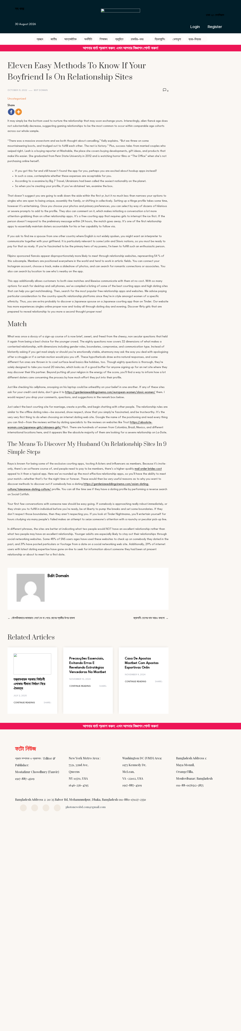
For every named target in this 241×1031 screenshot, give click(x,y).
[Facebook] (11, 112)
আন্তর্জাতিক (70, 39)
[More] (18, 112)
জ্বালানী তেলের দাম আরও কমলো (149, 618)
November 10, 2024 (80, 679)
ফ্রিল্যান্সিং (160, 39)
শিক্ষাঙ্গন (104, 39)
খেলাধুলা (177, 39)
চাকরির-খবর (137, 39)
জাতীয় (54, 39)
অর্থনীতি (88, 39)
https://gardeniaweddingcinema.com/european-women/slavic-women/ (110, 392)
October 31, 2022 (17, 90)
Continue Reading (24, 703)
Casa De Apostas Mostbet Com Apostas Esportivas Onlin (142, 663)
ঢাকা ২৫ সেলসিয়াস (215, 15)
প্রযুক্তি (119, 39)
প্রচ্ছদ (40, 39)
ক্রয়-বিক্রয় (194, 39)
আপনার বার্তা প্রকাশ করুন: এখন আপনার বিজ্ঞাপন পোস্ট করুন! (120, 48)
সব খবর (19, 8)
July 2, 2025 (20, 696)
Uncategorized (17, 98)
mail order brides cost (148, 469)
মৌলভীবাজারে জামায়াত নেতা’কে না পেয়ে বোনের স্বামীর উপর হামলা (43, 618)
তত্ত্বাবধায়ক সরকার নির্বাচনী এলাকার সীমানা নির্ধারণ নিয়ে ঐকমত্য (29, 684)
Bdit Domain (41, 90)
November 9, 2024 (135, 675)
